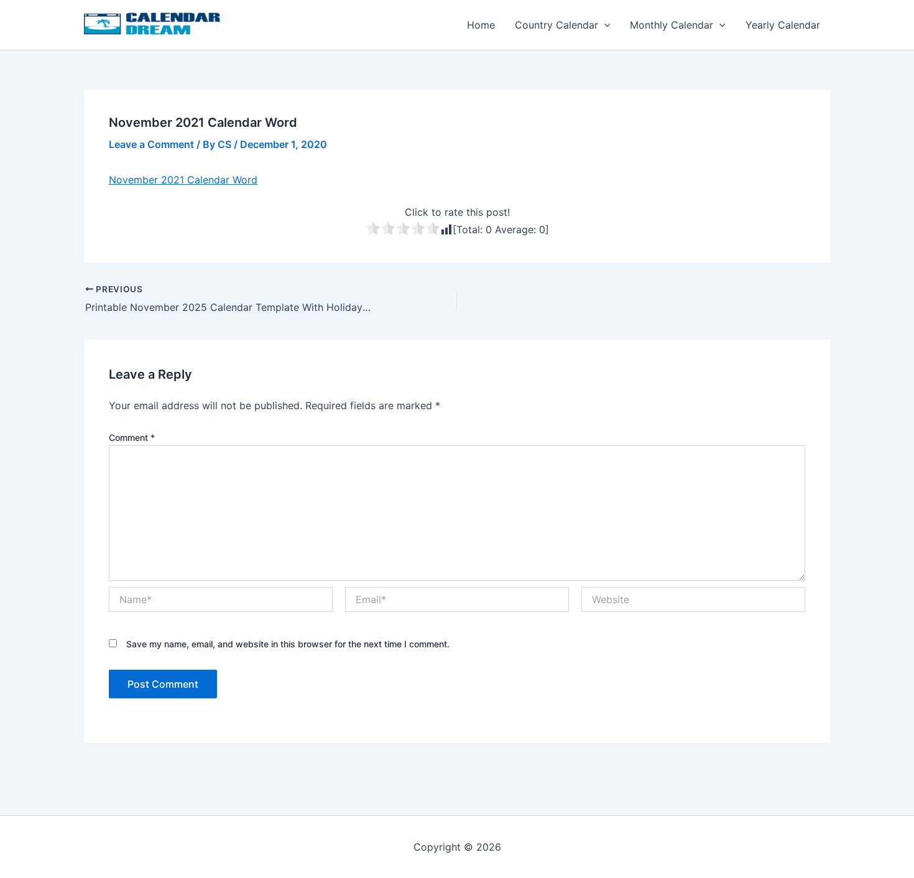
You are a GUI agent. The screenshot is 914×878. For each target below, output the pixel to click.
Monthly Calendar (671, 25)
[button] (604, 25)
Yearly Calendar (783, 25)
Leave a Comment (151, 144)
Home (481, 25)
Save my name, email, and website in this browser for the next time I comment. (288, 644)
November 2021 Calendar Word (183, 179)
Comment (132, 437)
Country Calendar (556, 25)
